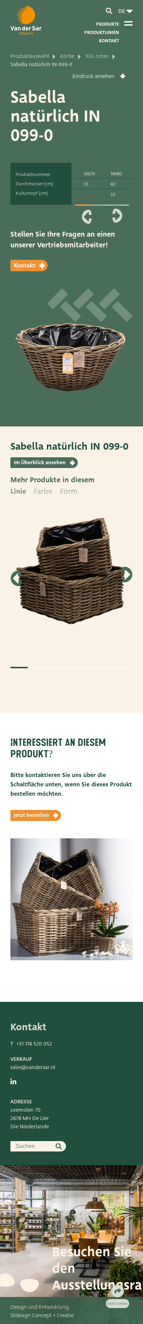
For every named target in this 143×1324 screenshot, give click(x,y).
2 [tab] (36, 667)
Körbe (67, 56)
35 (86, 184)
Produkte (107, 24)
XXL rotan (97, 56)
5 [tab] (89, 667)
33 (112, 194)
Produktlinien (101, 32)
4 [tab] (71, 667)
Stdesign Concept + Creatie (42, 1315)
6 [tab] (106, 667)
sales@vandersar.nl (32, 1067)
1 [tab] (82, 205)
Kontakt (109, 40)
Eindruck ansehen (94, 76)
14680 (116, 173)
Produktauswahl (29, 56)
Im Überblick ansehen (40, 462)
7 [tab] (124, 667)
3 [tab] (54, 667)
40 (113, 184)
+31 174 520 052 (34, 1044)
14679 (89, 173)
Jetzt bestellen (31, 815)
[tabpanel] (71, 575)
